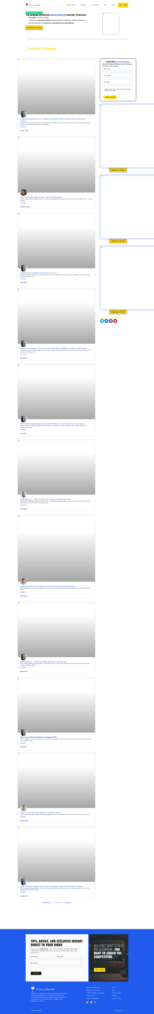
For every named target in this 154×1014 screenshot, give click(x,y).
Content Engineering (92, 998)
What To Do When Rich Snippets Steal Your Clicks (40, 812)
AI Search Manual (70, 5)
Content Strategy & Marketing (95, 993)
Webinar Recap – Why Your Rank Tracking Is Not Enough (43, 662)
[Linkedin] (106, 321)
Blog (105, 5)
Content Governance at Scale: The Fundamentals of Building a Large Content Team (53, 348)
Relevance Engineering (93, 987)
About (113, 5)
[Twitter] (102, 321)
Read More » (23, 126)
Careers (114, 995)
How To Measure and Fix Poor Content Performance (41, 197)
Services (83, 5)
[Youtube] (115, 321)
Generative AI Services (93, 990)
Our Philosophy (116, 993)
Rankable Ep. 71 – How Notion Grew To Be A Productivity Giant (45, 499)
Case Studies (95, 5)
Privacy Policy (116, 998)
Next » (68, 902)
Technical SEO (90, 995)
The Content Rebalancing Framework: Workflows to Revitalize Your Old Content (52, 424)
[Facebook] (111, 321)
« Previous (46, 902)
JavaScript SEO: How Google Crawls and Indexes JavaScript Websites (47, 586)
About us (114, 987)
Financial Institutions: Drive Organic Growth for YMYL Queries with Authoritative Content (53, 120)
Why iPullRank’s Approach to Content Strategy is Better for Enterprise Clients (51, 886)
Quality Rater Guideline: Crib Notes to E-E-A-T (39, 273)
